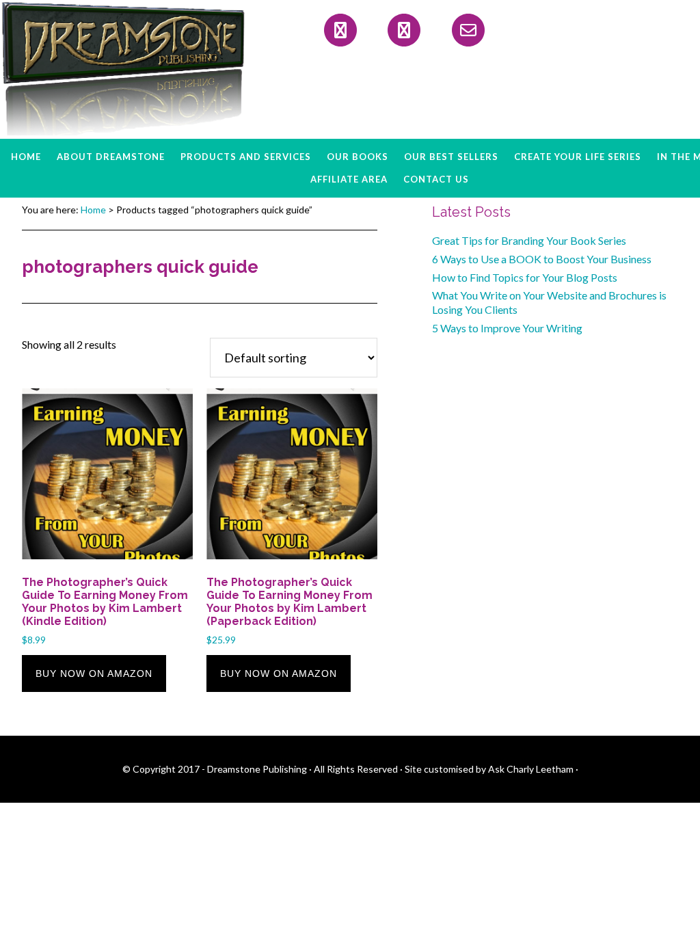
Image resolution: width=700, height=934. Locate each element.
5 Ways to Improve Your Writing (507, 327)
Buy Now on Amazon (94, 673)
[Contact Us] (468, 30)
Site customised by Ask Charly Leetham (489, 769)
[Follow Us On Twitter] (404, 30)
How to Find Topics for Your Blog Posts (524, 277)
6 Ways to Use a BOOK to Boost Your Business (541, 258)
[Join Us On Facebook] (340, 30)
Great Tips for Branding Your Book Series (529, 240)
